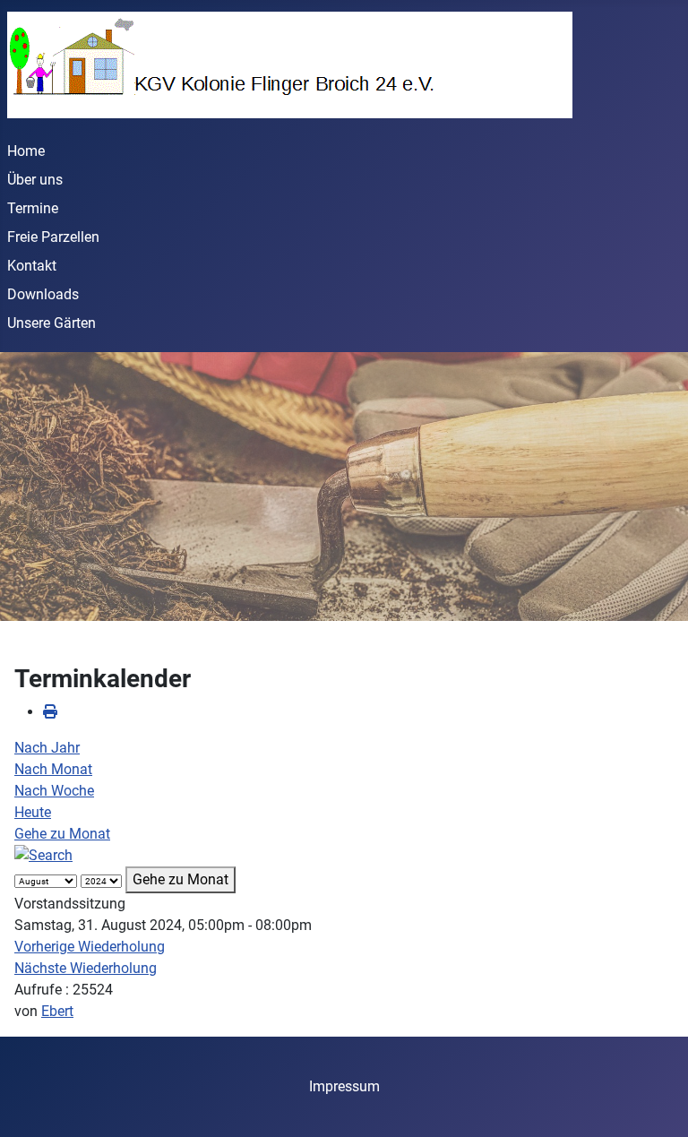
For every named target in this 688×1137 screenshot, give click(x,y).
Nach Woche (54, 790)
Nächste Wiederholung (85, 968)
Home (26, 150)
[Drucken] (50, 711)
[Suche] (43, 855)
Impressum (344, 1086)
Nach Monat (53, 769)
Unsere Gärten (51, 323)
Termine (32, 208)
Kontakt (31, 265)
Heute (32, 812)
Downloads (43, 294)
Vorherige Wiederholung (89, 946)
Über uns (35, 179)
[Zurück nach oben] (657, 1104)
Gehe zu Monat (62, 833)
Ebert (57, 1011)
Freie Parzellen (53, 236)
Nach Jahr (47, 747)
